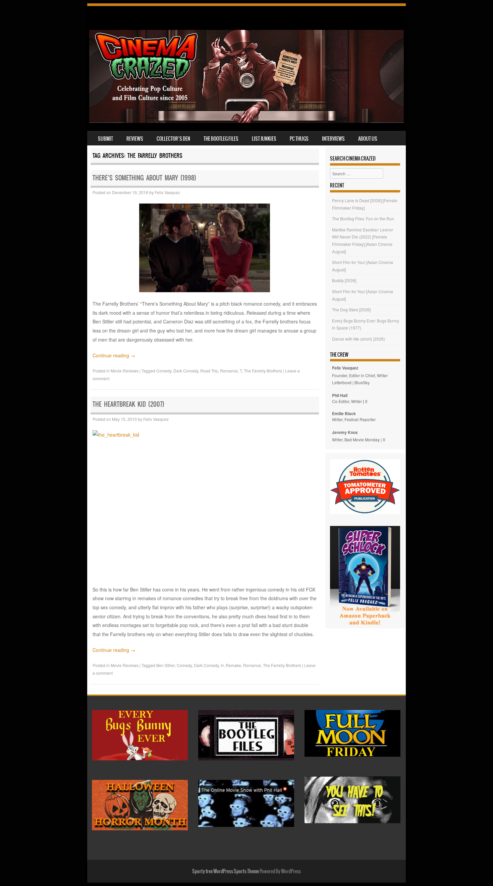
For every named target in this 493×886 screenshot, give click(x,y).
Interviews (333, 138)
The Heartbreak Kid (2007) (128, 404)
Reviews (134, 138)
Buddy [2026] (344, 280)
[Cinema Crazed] (246, 121)
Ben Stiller (165, 665)
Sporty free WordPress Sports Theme (225, 871)
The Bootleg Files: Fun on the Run (363, 218)
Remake (233, 665)
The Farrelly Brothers (263, 370)
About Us (367, 138)
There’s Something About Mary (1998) (144, 177)
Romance (229, 370)
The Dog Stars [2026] (351, 309)
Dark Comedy (185, 370)
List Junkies (264, 138)
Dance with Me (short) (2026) (358, 339)
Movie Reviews (125, 370)
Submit (105, 138)
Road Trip (209, 370)
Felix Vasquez (167, 192)
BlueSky (362, 382)
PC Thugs (299, 138)
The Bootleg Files (221, 138)
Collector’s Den (173, 138)
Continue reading (114, 355)
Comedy (163, 370)
